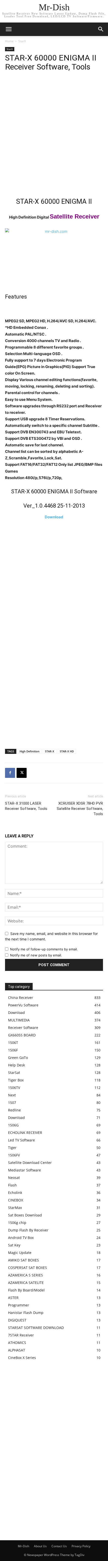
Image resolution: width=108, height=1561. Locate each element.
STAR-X (49, 751)
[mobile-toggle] (9, 29)
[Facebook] (10, 773)
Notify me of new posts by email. (36, 955)
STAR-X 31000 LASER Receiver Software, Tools (26, 806)
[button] (101, 29)
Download (54, 517)
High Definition (29, 751)
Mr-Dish (23, 1546)
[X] (22, 773)
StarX (22, 41)
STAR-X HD (67, 751)
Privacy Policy (81, 1546)
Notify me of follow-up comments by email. (44, 949)
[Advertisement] (54, 135)
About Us (40, 1546)
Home (9, 41)
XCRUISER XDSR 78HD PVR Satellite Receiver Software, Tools (80, 808)
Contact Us (59, 1546)
